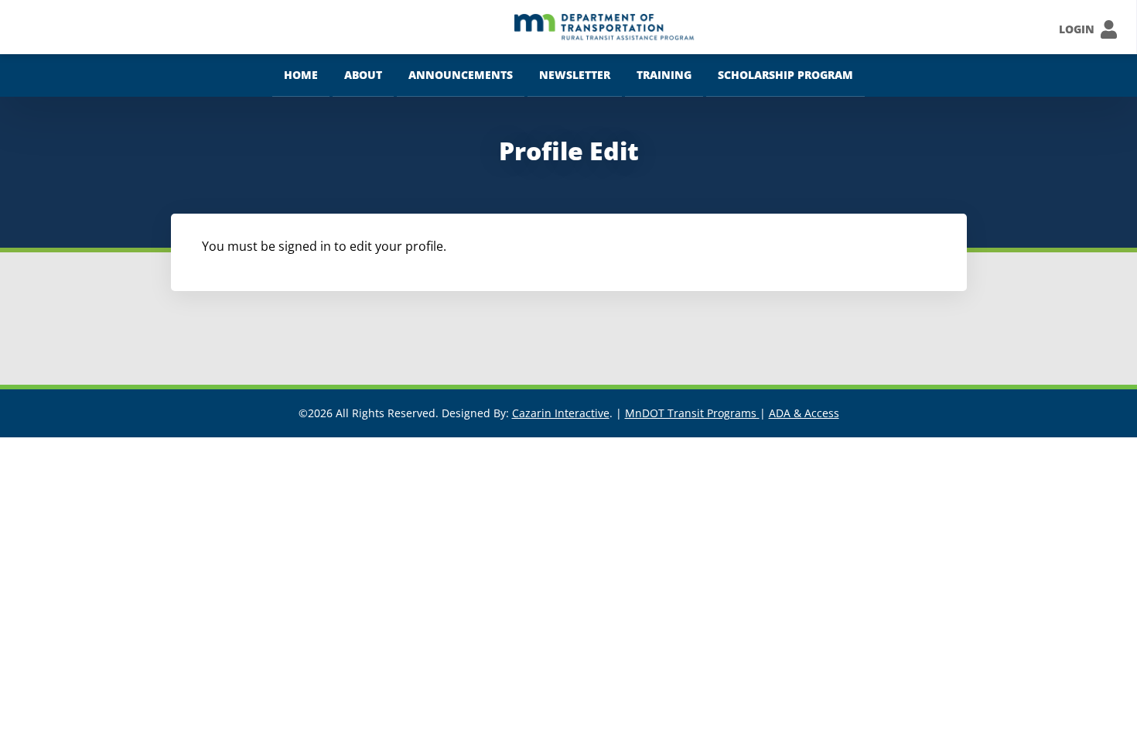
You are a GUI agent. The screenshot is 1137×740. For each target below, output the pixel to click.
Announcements (460, 74)
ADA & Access (804, 413)
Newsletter (574, 74)
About (363, 74)
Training (664, 74)
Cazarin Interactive (560, 413)
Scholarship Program (785, 74)
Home (301, 74)
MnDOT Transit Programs (692, 413)
